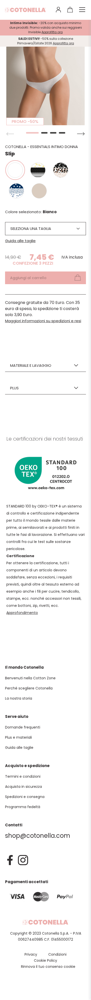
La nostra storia (18, 698)
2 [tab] (44, 133)
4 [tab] (62, 133)
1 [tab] (29, 133)
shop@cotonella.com (37, 835)
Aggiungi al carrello (28, 277)
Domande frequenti (22, 727)
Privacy (31, 954)
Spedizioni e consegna (24, 796)
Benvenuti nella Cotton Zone (30, 678)
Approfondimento (22, 612)
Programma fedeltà (22, 806)
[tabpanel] (45, 86)
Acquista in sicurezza (23, 786)
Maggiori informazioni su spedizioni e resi (43, 320)
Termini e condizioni (22, 776)
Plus (14, 388)
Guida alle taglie (20, 240)
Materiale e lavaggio (30, 365)
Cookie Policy (45, 960)
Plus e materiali (18, 737)
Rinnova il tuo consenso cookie (48, 966)
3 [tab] (53, 133)
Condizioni (57, 954)
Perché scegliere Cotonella (29, 688)
